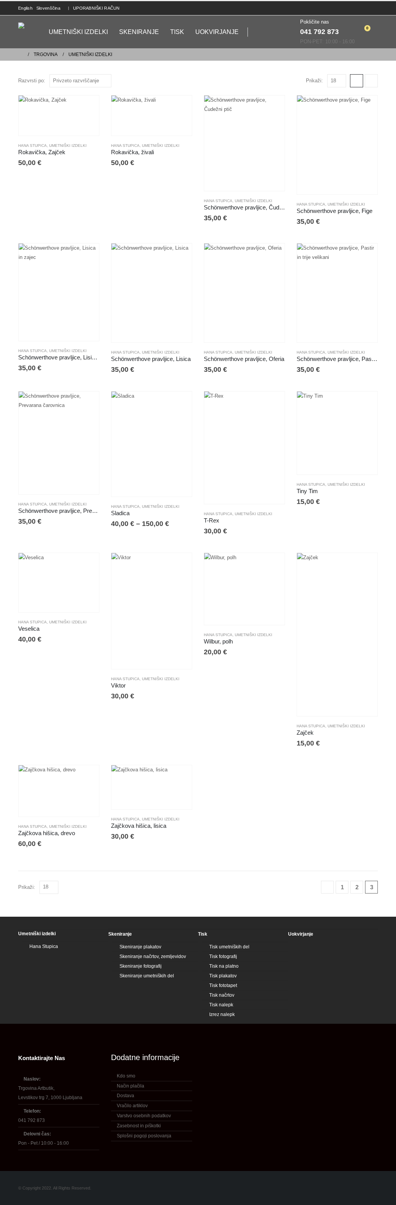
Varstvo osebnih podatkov (144, 1115)
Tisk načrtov (221, 995)
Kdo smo (126, 1076)
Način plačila (130, 1086)
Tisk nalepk (221, 1005)
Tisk (177, 32)
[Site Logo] (28, 32)
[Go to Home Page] (20, 54)
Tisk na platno (224, 966)
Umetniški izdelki (78, 32)
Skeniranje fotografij (140, 966)
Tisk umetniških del (229, 947)
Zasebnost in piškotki (139, 1125)
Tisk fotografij (223, 956)
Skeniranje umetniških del (146, 976)
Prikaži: (314, 80)
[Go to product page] (59, 115)
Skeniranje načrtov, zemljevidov (152, 956)
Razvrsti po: (31, 80)
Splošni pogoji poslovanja (144, 1136)
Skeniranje (139, 32)
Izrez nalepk (222, 1014)
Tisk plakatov (223, 976)
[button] (257, 32)
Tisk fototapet (223, 985)
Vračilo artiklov (132, 1105)
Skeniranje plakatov (140, 947)
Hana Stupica (32, 145)
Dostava (125, 1095)
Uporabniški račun (96, 8)
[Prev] (327, 887)
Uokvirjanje (217, 32)
